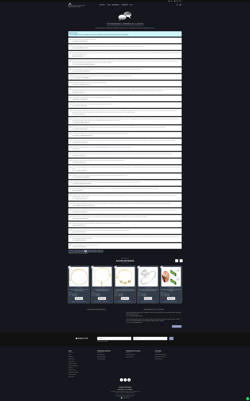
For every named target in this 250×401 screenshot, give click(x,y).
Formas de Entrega (72, 363)
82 (99, 251)
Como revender (71, 359)
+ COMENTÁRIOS (176, 326)
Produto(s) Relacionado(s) (79, 301)
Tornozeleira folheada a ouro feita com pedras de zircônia (171, 290)
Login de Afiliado (129, 356)
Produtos (102, 5)
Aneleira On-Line (158, 359)
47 (91, 251)
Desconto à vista (100, 354)
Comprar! (80, 298)
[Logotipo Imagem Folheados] (81, 5)
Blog (131, 5)
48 (94, 251)
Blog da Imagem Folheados (160, 354)
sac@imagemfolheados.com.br (126, 396)
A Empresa (70, 356)
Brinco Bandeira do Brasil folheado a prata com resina (125, 290)
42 (76, 251)
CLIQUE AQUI (151, 28)
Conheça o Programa (130, 354)
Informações (115, 5)
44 (82, 251)
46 (88, 251)
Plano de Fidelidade (101, 356)
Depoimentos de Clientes (160, 356)
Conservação (71, 376)
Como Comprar (71, 361)
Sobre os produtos (72, 374)
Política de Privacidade (102, 341)
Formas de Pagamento (73, 365)
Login (170, 1)
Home (109, 5)
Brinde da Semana (101, 359)
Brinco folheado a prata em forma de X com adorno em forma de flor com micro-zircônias (148, 290)
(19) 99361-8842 (125, 398)
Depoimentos (124, 5)
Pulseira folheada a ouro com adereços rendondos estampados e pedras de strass (79, 290)
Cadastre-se (178, 1)
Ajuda (69, 354)
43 (79, 251)
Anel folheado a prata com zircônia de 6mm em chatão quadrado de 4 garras (102, 290)
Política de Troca (72, 370)
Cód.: (79, 288)
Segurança (70, 368)
